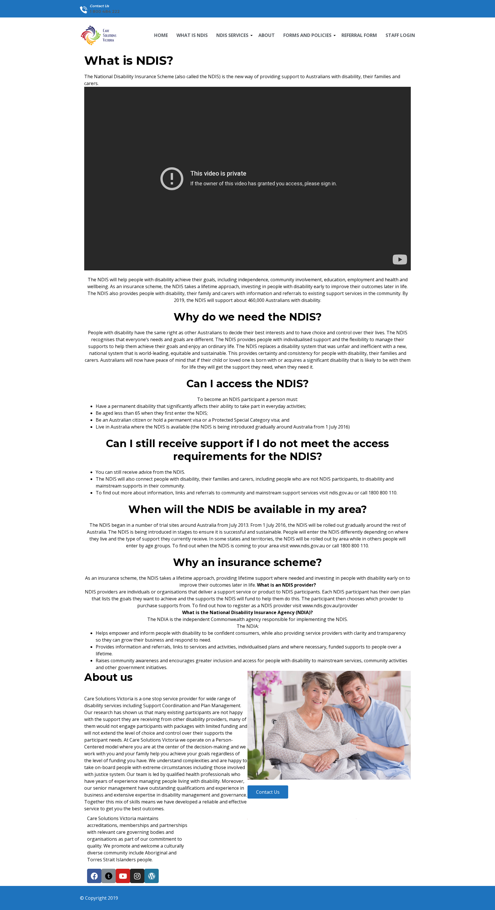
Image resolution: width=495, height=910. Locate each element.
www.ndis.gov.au (307, 546)
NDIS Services (233, 37)
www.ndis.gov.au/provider (330, 605)
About (266, 35)
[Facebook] (94, 876)
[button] (267, 792)
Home (161, 35)
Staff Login (400, 35)
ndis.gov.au (341, 493)
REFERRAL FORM (359, 35)
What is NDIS (192, 35)
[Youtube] (123, 876)
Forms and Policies (308, 37)
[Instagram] (137, 876)
